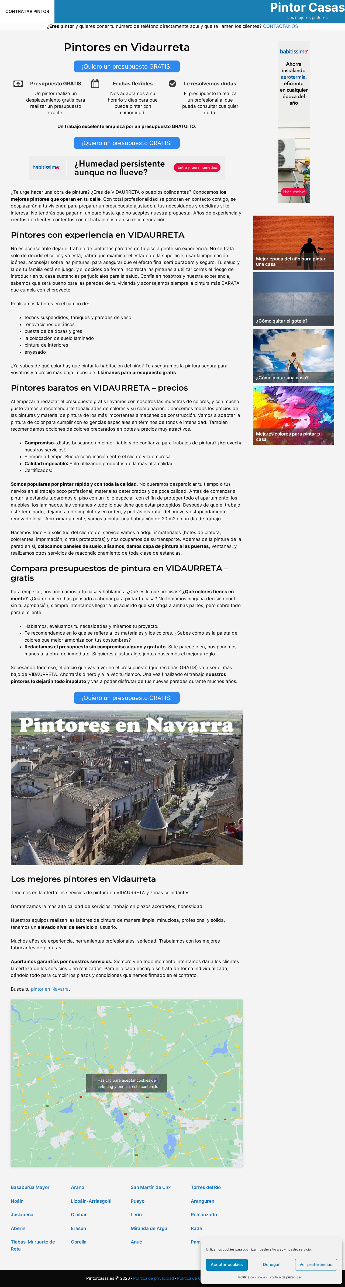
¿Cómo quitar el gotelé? (282, 321)
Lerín (136, 1214)
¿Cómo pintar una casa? (282, 377)
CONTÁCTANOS (280, 26)
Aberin (18, 1228)
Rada (196, 1228)
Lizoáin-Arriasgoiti (91, 1201)
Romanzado (204, 1214)
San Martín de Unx (151, 1187)
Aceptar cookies (227, 1264)
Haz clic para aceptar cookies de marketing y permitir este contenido (126, 1083)
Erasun (78, 1228)
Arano (77, 1187)
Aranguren (202, 1201)
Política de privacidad (286, 1277)
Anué (136, 1242)
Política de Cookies (195, 1278)
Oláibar (79, 1214)
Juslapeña (22, 1214)
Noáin (17, 1201)
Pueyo (137, 1201)
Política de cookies (252, 1277)
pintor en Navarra (50, 989)
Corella (79, 1242)
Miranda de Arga (149, 1228)
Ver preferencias (315, 1264)
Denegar (271, 1264)
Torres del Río (206, 1187)
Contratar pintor (27, 11)
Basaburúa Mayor (30, 1187)
